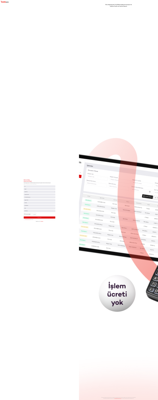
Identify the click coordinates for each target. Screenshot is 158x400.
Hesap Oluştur (39, 217)
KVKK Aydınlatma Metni (28, 219)
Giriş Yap (42, 221)
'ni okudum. (29, 219)
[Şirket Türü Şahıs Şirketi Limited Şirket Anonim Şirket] (39, 192)
